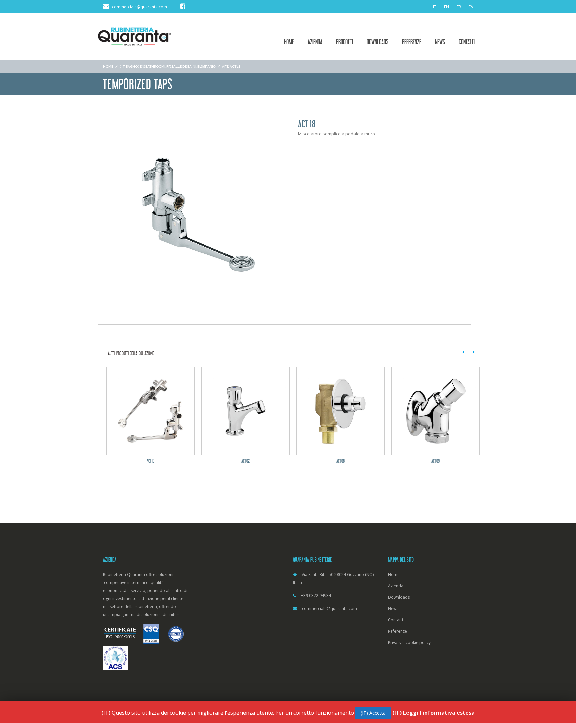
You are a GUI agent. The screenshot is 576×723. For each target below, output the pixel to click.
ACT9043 (447, 461)
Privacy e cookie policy (409, 642)
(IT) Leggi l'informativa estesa (433, 712)
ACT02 (162, 461)
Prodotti (344, 42)
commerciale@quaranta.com (329, 608)
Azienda (315, 42)
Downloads (377, 42)
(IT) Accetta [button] (373, 713)
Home (289, 42)
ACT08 (257, 461)
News (440, 42)
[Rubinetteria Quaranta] (134, 36)
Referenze (411, 42)
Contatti (467, 42)
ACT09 (352, 461)
